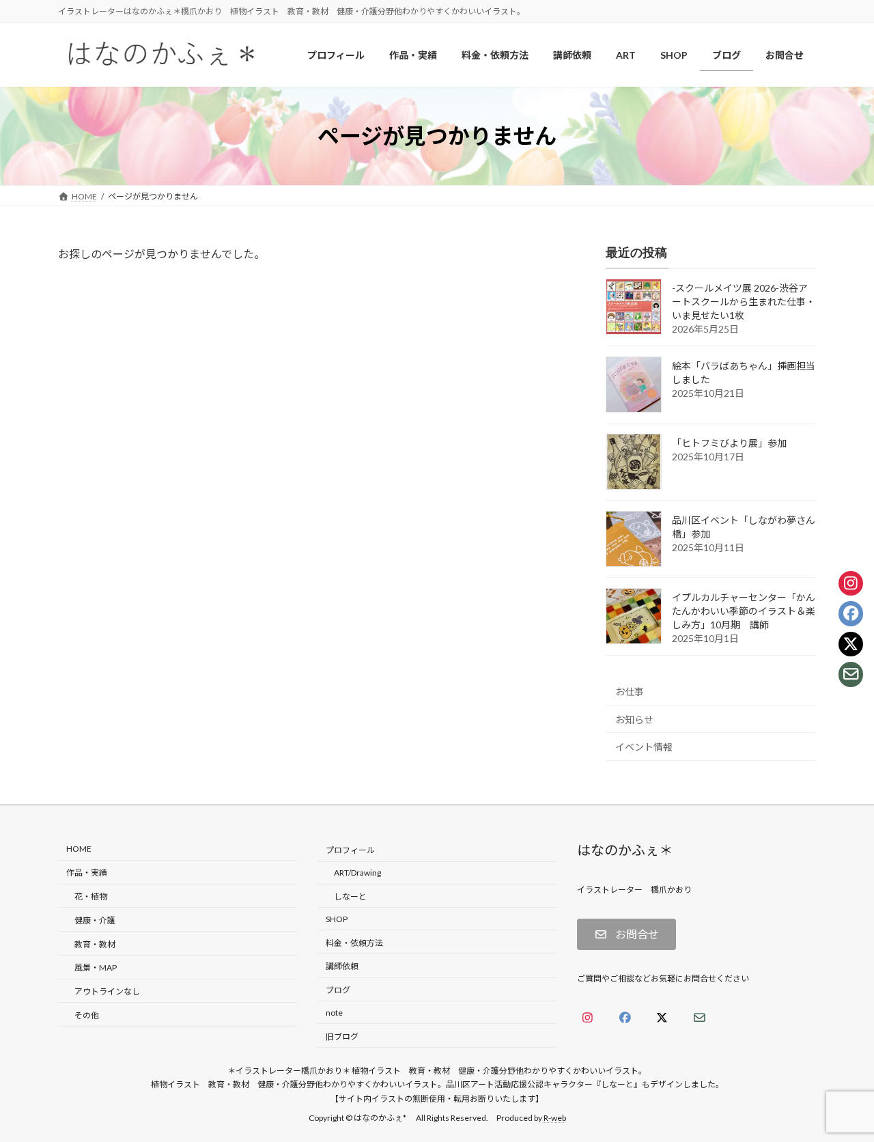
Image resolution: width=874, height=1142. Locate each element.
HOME (78, 849)
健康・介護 (94, 920)
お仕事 (629, 691)
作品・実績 (86, 873)
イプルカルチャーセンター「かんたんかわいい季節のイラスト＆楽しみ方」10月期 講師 (743, 611)
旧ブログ (342, 1036)
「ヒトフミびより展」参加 (729, 443)
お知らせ (634, 719)
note (334, 1012)
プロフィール (350, 851)
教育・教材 (94, 944)
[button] (626, 934)
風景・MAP (95, 968)
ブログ (338, 990)
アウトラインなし (107, 991)
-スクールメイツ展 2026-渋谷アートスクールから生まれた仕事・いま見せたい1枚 (743, 302)
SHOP (337, 919)
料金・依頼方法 (354, 943)
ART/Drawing (357, 873)
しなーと (350, 896)
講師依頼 (342, 967)
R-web (555, 1118)
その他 (86, 1015)
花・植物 (90, 896)
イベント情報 (644, 747)
